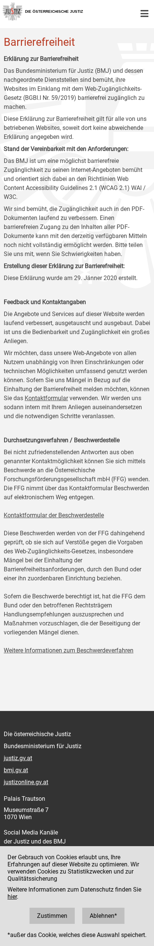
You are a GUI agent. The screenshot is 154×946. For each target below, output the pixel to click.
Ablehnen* (103, 915)
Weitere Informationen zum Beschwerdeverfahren (68, 650)
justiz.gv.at (18, 758)
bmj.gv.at (16, 770)
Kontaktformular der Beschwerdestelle (54, 515)
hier (12, 896)
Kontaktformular (46, 398)
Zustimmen (52, 915)
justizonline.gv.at (26, 782)
